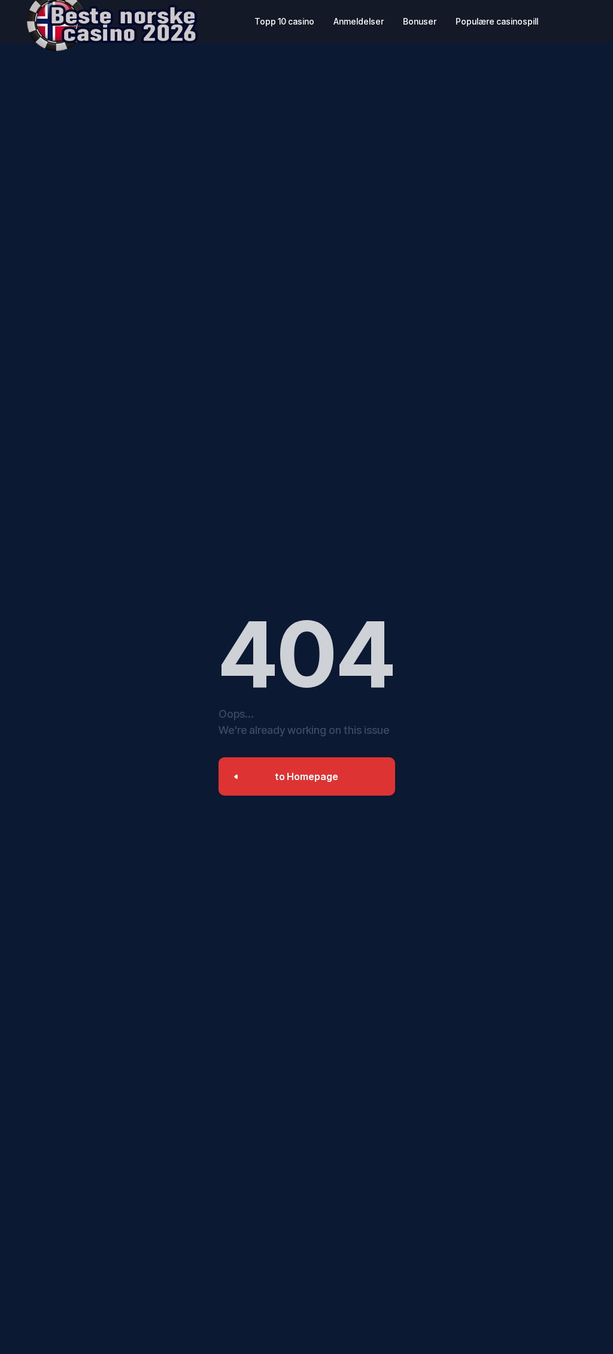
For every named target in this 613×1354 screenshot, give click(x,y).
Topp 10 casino (284, 21)
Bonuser (419, 21)
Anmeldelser (358, 21)
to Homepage (306, 776)
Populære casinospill (497, 21)
